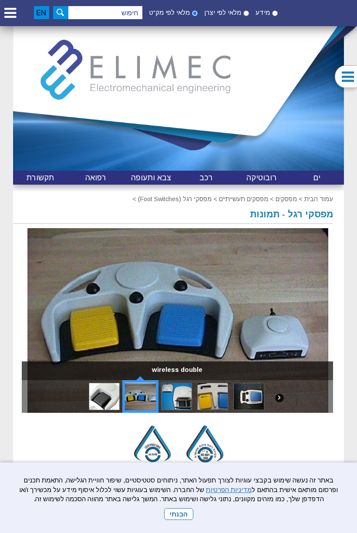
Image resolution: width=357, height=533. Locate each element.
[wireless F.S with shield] (176, 396)
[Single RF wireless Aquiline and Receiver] (104, 396)
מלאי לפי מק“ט (169, 12)
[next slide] (279, 397)
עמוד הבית (318, 199)
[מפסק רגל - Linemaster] (212, 396)
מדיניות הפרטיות (229, 489)
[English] (41, 12)
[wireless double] (140, 396)
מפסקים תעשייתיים (243, 199)
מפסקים (286, 199)
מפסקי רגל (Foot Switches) (175, 199)
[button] (10, 12)
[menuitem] (316, 178)
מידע (263, 12)
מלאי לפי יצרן (222, 12)
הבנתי (179, 514)
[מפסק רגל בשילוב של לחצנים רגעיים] (248, 396)
